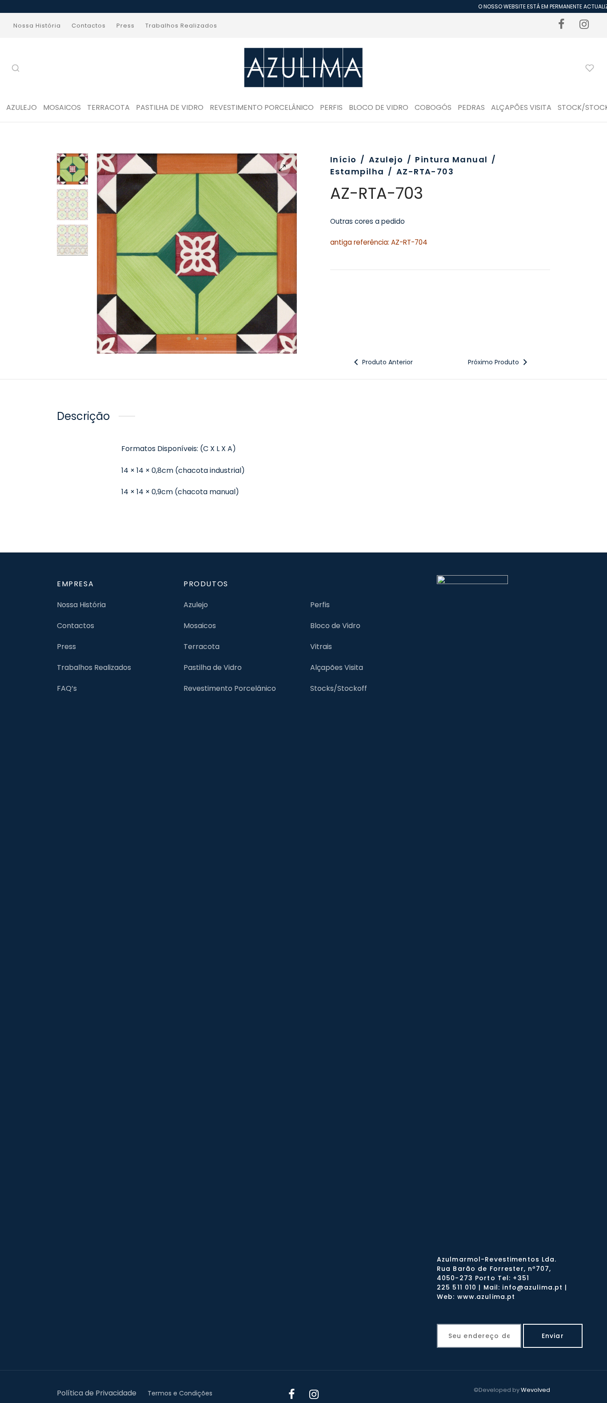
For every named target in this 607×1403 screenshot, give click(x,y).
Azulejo (21, 107)
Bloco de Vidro (335, 626)
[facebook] (561, 25)
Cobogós (433, 107)
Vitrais (321, 646)
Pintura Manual (451, 159)
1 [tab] (189, 338)
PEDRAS (471, 107)
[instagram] (584, 25)
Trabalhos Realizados (181, 25)
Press (125, 25)
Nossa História (37, 25)
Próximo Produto (493, 362)
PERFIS (331, 107)
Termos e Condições (180, 1393)
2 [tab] (197, 338)
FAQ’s (67, 688)
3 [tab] (205, 338)
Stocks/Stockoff (338, 688)
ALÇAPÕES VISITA (521, 107)
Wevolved (535, 1390)
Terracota (108, 107)
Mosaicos (62, 107)
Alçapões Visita (336, 667)
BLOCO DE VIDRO (378, 107)
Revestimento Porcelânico (262, 107)
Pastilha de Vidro (170, 107)
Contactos (89, 25)
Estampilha (357, 171)
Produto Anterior (386, 362)
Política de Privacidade (96, 1393)
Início (343, 159)
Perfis (320, 605)
